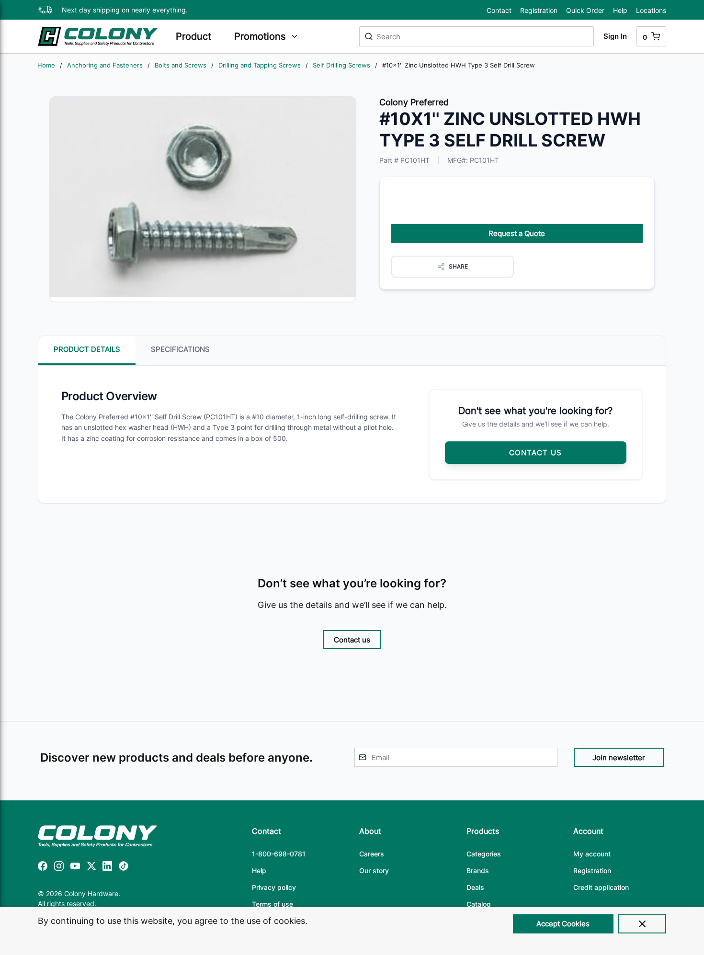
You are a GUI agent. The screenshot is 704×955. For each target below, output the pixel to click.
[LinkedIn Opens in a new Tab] (107, 867)
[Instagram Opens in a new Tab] (59, 867)
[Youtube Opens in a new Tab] (75, 867)
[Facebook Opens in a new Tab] (42, 867)
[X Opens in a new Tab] (91, 867)
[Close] (642, 923)
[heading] (200, 36)
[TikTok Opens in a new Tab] (123, 867)
